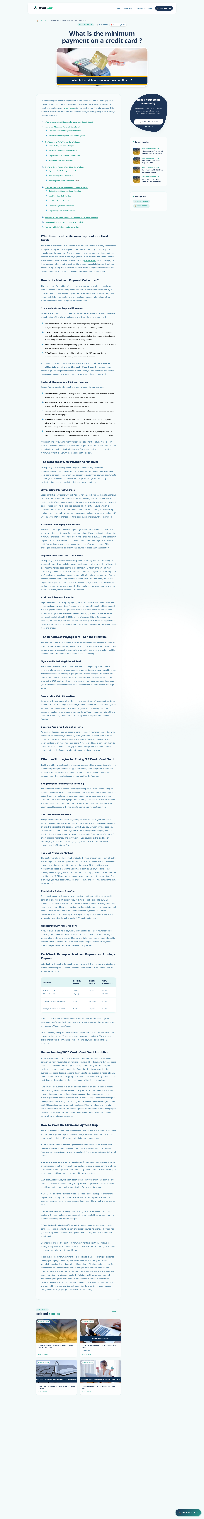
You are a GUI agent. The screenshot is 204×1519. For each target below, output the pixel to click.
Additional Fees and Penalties (61, 160)
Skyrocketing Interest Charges (61, 146)
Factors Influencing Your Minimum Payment (67, 135)
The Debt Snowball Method (60, 196)
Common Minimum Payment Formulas (65, 131)
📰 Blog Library (141, 201)
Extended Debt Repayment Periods (63, 151)
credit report (90, 260)
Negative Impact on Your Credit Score (64, 156)
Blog (150, 8)
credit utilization (67, 181)
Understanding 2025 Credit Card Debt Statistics (64, 222)
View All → (116, 1312)
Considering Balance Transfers (61, 206)
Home (118, 8)
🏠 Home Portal (141, 206)
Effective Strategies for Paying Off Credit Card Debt (66, 187)
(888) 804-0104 (164, 8)
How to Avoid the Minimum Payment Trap (62, 227)
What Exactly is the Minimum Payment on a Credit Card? (69, 122)
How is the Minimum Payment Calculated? (62, 127)
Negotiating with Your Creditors (62, 211)
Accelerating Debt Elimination (61, 176)
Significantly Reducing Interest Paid (63, 171)
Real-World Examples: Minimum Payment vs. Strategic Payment (71, 217)
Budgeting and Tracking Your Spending (65, 191)
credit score (69, 108)
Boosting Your (55, 181)
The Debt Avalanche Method (60, 201)
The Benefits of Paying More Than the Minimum (65, 167)
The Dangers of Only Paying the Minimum (62, 142)
